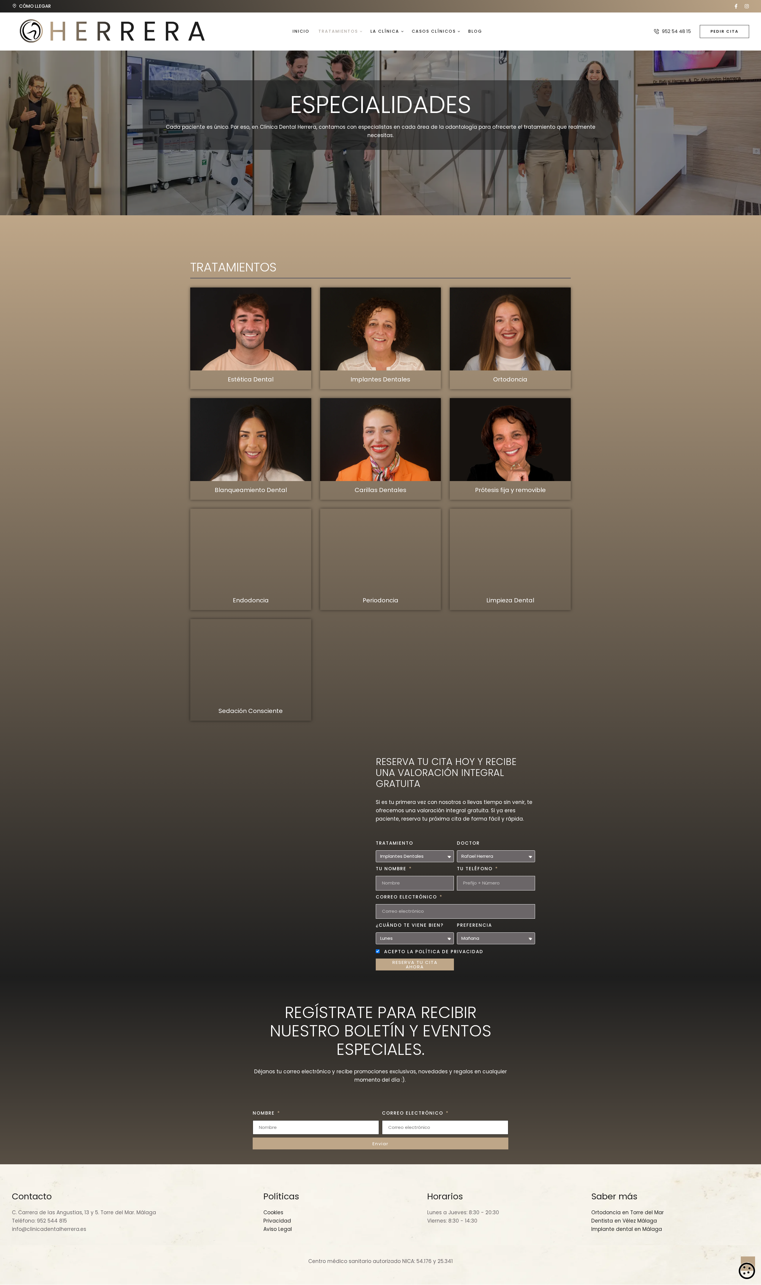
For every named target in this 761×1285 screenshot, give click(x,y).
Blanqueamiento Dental (251, 490)
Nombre (264, 1113)
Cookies (746, 1270)
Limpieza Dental (510, 600)
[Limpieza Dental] (510, 550)
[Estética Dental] (250, 329)
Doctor (468, 843)
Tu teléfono (475, 868)
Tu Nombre (392, 868)
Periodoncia (380, 600)
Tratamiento (394, 843)
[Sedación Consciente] (250, 660)
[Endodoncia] (250, 550)
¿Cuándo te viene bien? (410, 925)
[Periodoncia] (380, 550)
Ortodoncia (510, 379)
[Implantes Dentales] (380, 329)
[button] (736, 6)
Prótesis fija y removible (510, 490)
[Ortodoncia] (510, 329)
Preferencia (474, 925)
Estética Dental (250, 379)
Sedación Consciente (250, 711)
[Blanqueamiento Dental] (250, 439)
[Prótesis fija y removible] (510, 439)
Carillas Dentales (380, 490)
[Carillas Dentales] (380, 439)
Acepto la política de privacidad (433, 951)
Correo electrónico (407, 897)
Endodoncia (251, 600)
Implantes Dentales (380, 379)
